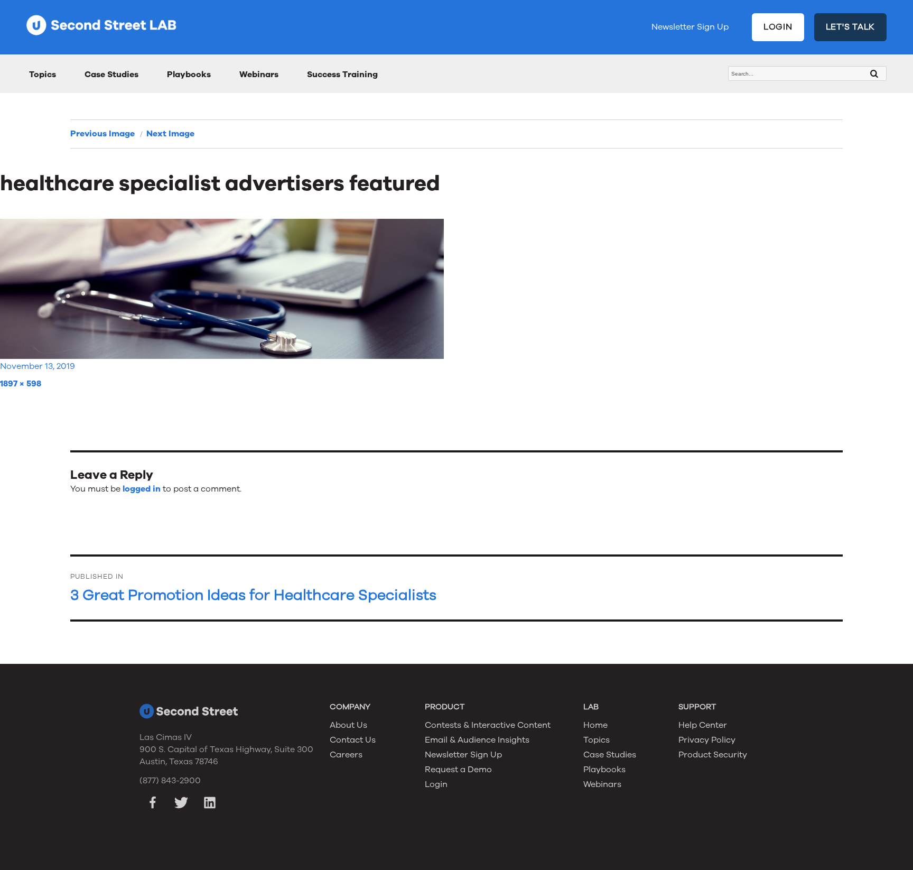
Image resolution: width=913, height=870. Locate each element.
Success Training (342, 74)
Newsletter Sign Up (690, 27)
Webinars (258, 74)
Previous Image (102, 134)
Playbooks (189, 74)
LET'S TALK (850, 27)
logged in (142, 489)
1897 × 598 (20, 384)
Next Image (170, 134)
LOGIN (778, 27)
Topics (42, 74)
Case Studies (111, 74)
